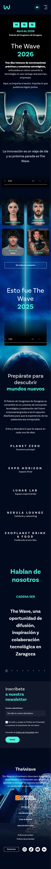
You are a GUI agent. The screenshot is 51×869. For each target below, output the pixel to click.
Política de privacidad (25, 839)
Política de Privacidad (25, 732)
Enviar (12, 740)
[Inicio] (7, 7)
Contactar (11, 849)
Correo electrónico (14, 708)
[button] (6, 670)
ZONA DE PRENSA (25, 819)
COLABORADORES (26, 813)
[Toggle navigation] (45, 7)
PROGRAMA (25, 807)
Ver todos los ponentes (25, 265)
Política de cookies (25, 835)
